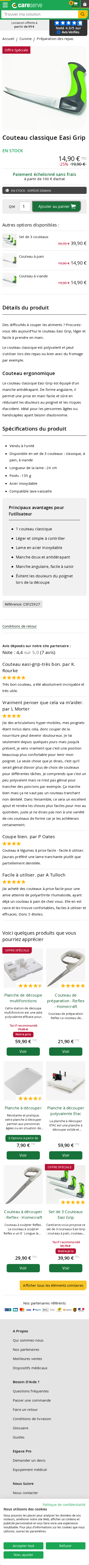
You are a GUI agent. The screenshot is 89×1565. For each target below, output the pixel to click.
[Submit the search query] (83, 14)
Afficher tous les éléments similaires (53, 1285)
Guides (18, 1437)
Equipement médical (30, 1469)
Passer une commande (32, 1400)
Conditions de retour (19, 626)
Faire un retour (25, 1409)
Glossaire (20, 1428)
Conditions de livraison (32, 1418)
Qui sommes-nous (28, 1340)
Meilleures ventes (27, 1358)
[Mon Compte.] (85, 4)
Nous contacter (25, 1492)
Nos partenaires (26, 1349)
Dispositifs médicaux (30, 1367)
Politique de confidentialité (64, 1505)
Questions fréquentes (31, 1391)
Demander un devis (29, 1460)
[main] (44, 665)
